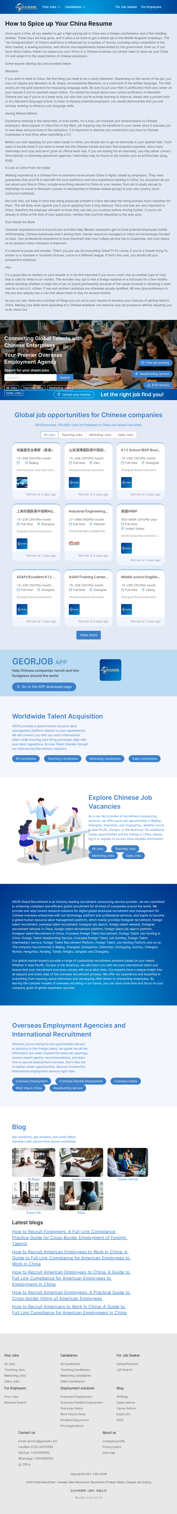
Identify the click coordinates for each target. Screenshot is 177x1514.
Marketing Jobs (15, 1375)
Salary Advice (126, 1402)
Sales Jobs (12, 1381)
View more (88, 635)
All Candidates (70, 1364)
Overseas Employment (76, 1396)
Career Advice (126, 1408)
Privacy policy (112, 1447)
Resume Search (15, 1402)
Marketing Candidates (75, 1375)
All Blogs (122, 1396)
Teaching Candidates (75, 1370)
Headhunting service (74, 1420)
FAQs (120, 1420)
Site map (109, 1453)
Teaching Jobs (14, 1370)
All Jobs (9, 1364)
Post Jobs (11, 1396)
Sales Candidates (72, 1381)
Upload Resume (127, 1364)
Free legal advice (71, 1426)
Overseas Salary (71, 1408)
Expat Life (123, 1414)
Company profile (114, 1441)
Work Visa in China (72, 1414)
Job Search (124, 1370)
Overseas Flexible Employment (81, 1402)
